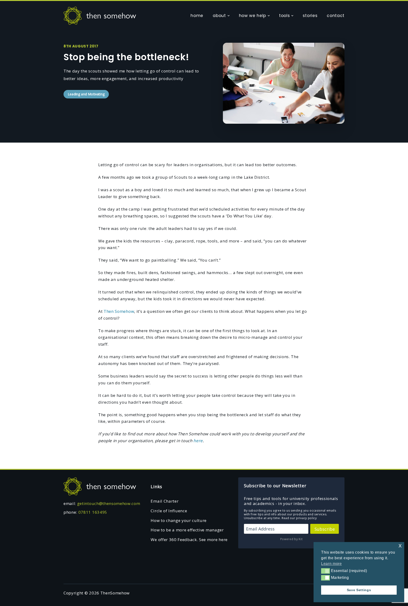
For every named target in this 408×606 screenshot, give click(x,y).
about (219, 15)
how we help (252, 15)
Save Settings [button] (359, 590)
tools (284, 15)
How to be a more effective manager (187, 530)
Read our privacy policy (299, 518)
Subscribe (324, 529)
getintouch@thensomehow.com (108, 503)
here (197, 440)
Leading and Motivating (86, 94)
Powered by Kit (291, 539)
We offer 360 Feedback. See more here (189, 539)
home (197, 15)
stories (310, 15)
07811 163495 (92, 512)
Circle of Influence (169, 510)
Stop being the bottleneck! (126, 57)
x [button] (400, 545)
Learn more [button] (331, 564)
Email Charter (164, 501)
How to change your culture (179, 520)
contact (335, 15)
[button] (325, 570)
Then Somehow (119, 311)
